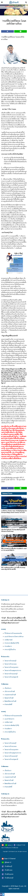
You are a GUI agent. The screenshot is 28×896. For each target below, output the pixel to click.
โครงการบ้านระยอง (10, 664)
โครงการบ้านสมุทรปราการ (13, 670)
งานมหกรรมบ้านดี (10, 695)
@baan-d (10, 845)
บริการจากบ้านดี (10, 691)
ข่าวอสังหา (4, 507)
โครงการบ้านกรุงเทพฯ (11, 667)
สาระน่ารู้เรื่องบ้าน (10, 649)
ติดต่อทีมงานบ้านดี (10, 701)
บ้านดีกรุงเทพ (8, 847)
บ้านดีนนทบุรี (15, 847)
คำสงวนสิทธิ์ (8, 704)
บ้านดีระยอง (8, 870)
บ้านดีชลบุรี (18, 845)
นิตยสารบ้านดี (9, 698)
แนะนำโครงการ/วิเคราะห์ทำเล (14, 636)
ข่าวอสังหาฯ (8, 646)
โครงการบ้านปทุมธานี (11, 677)
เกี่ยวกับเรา (8, 688)
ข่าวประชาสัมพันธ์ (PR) (12, 643)
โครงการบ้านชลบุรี (10, 661)
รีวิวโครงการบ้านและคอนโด (13, 633)
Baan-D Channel (9, 859)
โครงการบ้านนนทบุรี (11, 674)
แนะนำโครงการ (9, 719)
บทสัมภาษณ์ (8, 640)
